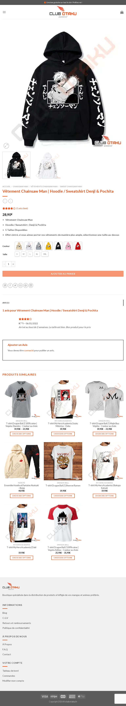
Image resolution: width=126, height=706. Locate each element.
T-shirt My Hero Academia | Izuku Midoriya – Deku (63, 424)
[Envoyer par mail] (20, 285)
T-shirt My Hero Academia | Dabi (21, 547)
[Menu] (4, 12)
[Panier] (122, 12)
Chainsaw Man (20, 186)
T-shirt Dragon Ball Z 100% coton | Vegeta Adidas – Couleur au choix (63, 548)
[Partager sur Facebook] (10, 285)
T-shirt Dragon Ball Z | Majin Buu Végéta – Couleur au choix (104, 424)
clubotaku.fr (71, 701)
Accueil (6, 186)
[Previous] (9, 89)
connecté (29, 350)
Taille (4, 254)
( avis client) (22, 208)
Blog (4, 612)
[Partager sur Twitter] (15, 285)
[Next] (117, 89)
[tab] (63, 303)
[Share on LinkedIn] (31, 285)
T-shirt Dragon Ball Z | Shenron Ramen (63, 485)
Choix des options (21, 434)
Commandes (8, 675)
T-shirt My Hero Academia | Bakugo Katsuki (104, 486)
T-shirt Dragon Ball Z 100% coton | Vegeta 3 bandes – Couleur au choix (21, 424)
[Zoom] (6, 146)
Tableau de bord (10, 670)
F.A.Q (5, 649)
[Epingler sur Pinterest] (25, 285)
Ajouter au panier (63, 273)
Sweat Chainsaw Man (71, 186)
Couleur (6, 246)
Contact (6, 654)
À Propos (7, 644)
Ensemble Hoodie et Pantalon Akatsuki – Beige (21, 486)
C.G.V (5, 618)
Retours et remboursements (16, 623)
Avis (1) (5, 303)
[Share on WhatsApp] (5, 285)
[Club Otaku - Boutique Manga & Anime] (63, 12)
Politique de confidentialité (16, 627)
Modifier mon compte (13, 680)
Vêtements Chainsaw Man (44, 186)
